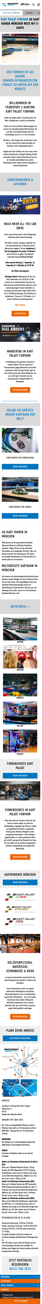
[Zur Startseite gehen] (19, 4)
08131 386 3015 (20, 1269)
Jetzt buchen (21, 1301)
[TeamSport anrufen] (4, 4)
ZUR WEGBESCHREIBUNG (20, 1038)
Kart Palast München (11, 13)
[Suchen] (33, 4)
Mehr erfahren (20, 390)
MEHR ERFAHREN (20, 467)
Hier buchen (20, 313)
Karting (29, 13)
